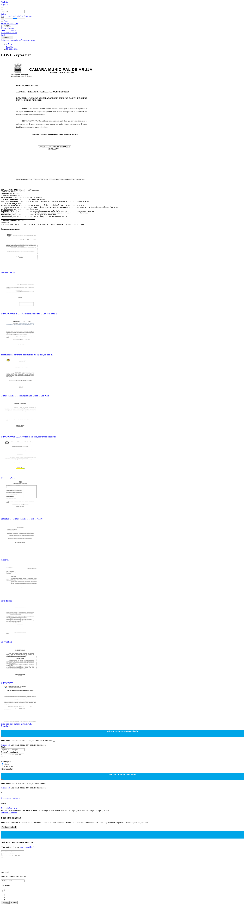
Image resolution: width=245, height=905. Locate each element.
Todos (6, 764)
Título (3, 747)
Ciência (9, 44)
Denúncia (5, 808)
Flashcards (5, 23)
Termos (14, 813)
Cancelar (5, 903)
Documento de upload (10, 16)
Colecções (14, 23)
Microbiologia (11, 49)
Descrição (9, 752)
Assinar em (6, 745)
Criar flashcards (25, 16)
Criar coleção (7, 769)
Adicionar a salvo (28, 40)
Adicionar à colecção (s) (11, 40)
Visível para (6, 761)
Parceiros (13, 808)
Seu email (5, 872)
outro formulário (26, 847)
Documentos (6, 798)
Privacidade (6, 813)
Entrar (3, 14)
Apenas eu (8, 766)
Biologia (9, 46)
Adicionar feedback (9, 827)
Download (5, 726)
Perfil (3, 35)
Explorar (4, 4)
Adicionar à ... (7, 37)
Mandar (14, 903)
